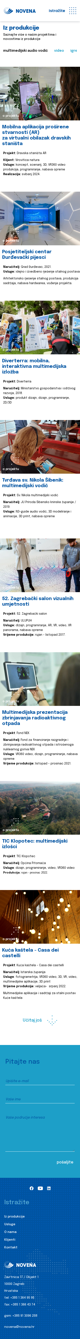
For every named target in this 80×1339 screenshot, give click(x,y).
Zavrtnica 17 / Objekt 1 (21, 1277)
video (59, 51)
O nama (10, 1232)
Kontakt (10, 1247)
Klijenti (9, 1240)
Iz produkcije (14, 1216)
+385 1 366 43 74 (23, 1304)
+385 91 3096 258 (24, 1316)
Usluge (9, 1224)
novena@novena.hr (19, 1327)
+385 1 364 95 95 (22, 1298)
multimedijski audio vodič (25, 51)
